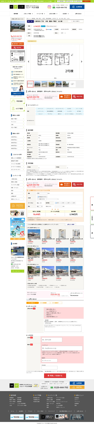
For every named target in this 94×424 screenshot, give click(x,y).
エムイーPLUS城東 (31, 294)
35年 (58, 202)
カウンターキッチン (15, 169)
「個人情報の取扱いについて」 (50, 371)
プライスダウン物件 (21, 405)
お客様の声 (13, 196)
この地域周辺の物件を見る (39, 30)
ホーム (12, 411)
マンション (13, 121)
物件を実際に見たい (51, 309)
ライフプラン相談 (15, 184)
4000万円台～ (14, 145)
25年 (69, 202)
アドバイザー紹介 (60, 397)
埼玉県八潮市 (36, 401)
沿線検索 (19, 397)
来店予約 (79, 387)
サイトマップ (51, 411)
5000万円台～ (14, 148)
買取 (12, 193)
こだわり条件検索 (21, 403)
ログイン (77, 399)
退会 (76, 405)
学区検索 (19, 399)
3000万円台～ (14, 142)
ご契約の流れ (14, 179)
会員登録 (79, 7)
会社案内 (21, 411)
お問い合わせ (78, 13)
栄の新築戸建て (31, 287)
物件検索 (16, 13)
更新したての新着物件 (16, 158)
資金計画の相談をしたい (52, 316)
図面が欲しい (49, 314)
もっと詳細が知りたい (51, 311)
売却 (12, 190)
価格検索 (19, 401)
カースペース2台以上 (16, 166)
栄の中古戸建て (40, 287)
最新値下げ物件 (14, 160)
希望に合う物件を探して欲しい (53, 313)
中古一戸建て (14, 127)
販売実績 (58, 399)
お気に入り (70, 1)
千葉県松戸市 (36, 399)
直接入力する (42, 199)
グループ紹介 (40, 411)
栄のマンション (50, 287)
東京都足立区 (36, 397)
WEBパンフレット (15, 199)
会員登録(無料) (31, 219)
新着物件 (12, 397)
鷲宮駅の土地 (63, 285)
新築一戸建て (14, 118)
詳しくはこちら (16, 271)
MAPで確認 (49, 29)
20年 (74, 202)
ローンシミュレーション (19, 54)
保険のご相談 (14, 181)
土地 (12, 124)
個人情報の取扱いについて (66, 411)
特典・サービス (14, 187)
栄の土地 (57, 287)
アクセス (30, 411)
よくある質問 (59, 405)
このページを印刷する (18, 52)
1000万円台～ (14, 137)
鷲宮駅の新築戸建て (32, 285)
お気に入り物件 (70, 224)
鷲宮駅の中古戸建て (43, 285)
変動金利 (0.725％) (43, 196)
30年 (63, 202)
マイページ (77, 401)
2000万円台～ (14, 139)
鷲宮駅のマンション (54, 285)
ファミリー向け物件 (15, 163)
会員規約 (77, 403)
